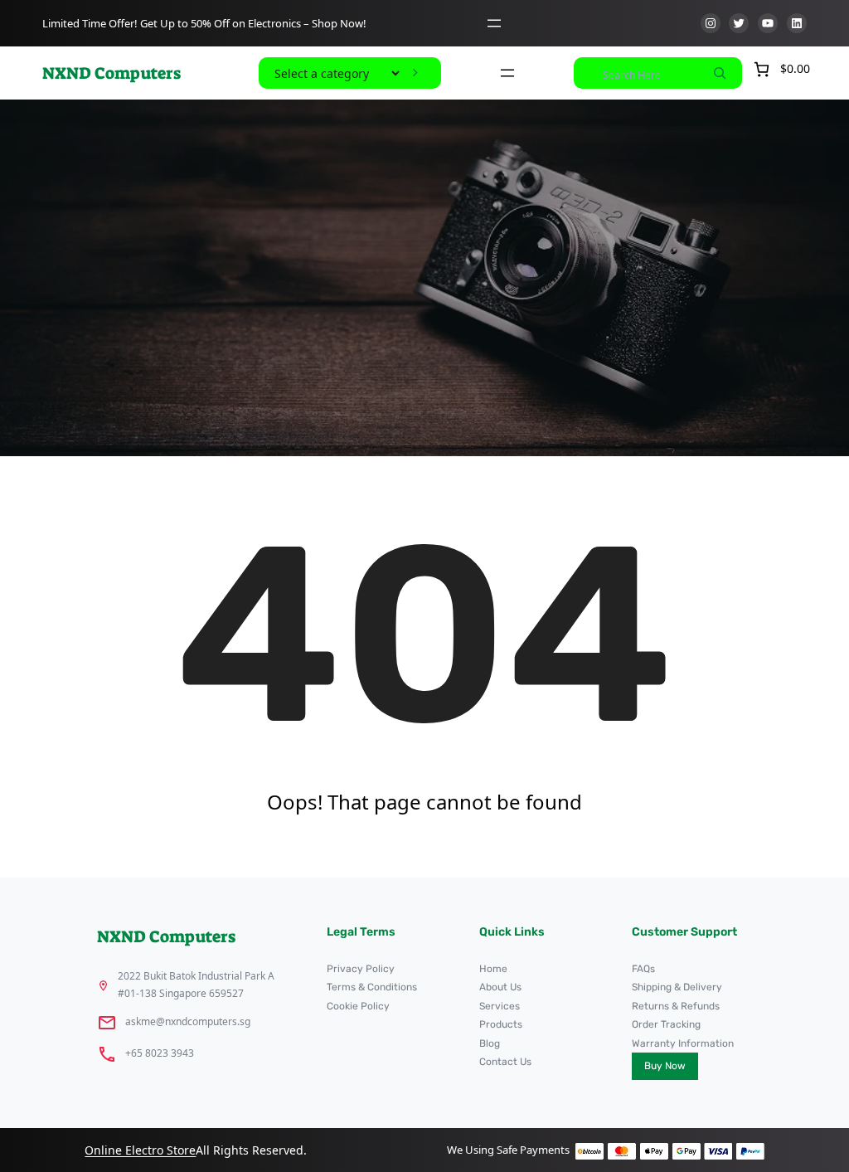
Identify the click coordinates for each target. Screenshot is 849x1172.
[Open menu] (494, 23)
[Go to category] (415, 73)
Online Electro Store (140, 1150)
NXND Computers (111, 73)
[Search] (720, 73)
